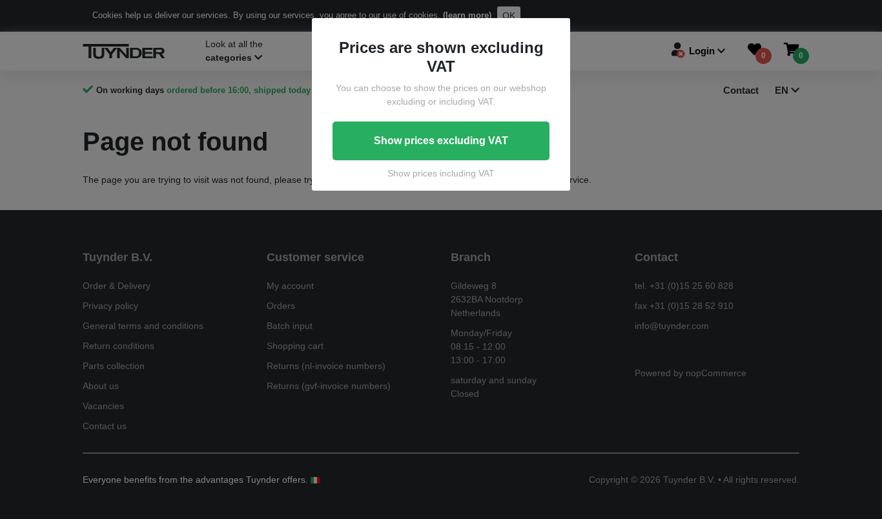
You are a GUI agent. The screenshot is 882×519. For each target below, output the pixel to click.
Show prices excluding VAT (441, 140)
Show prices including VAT (441, 173)
